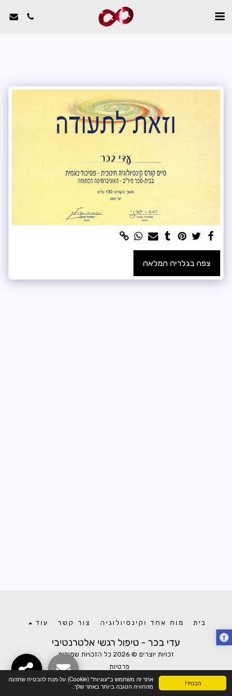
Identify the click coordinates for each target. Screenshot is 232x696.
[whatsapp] (138, 236)
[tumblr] (167, 236)
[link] (124, 236)
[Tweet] (196, 236)
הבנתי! (193, 683)
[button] (219, 16)
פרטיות (119, 667)
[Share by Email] (153, 236)
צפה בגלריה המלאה (177, 263)
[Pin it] (182, 236)
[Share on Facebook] (211, 236)
